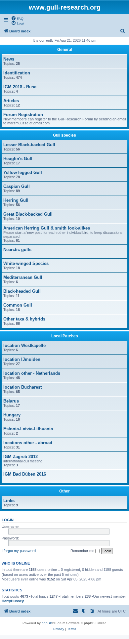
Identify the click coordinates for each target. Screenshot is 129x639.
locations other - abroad (27, 442)
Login (8, 520)
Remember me (82, 551)
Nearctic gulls (17, 249)
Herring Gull (15, 200)
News (8, 59)
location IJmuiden (21, 359)
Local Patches (64, 336)
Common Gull (17, 305)
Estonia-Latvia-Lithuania (28, 428)
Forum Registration (23, 114)
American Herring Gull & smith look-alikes (46, 228)
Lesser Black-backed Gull (29, 144)
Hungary (12, 414)
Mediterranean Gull (22, 277)
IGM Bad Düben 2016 (24, 474)
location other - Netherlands (31, 373)
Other (64, 491)
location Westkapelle (24, 345)
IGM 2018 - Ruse (19, 86)
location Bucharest (22, 387)
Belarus (11, 401)
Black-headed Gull (22, 291)
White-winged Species (26, 263)
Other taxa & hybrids (24, 319)
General (64, 49)
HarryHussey (13, 601)
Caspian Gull (16, 186)
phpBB (47, 623)
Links (9, 500)
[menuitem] (17, 18)
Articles (11, 100)
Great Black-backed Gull (28, 214)
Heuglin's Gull (17, 158)
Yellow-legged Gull (22, 172)
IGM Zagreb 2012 (20, 456)
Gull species (64, 135)
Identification (16, 72)
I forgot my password (19, 551)
